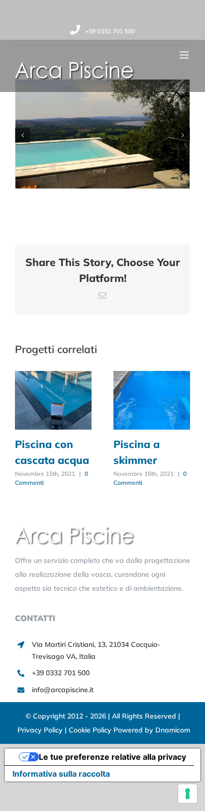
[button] (22, 135)
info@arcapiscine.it (63, 689)
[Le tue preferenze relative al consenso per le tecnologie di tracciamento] (187, 793)
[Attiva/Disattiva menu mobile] (185, 55)
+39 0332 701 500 (110, 31)
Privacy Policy (41, 729)
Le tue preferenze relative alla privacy (112, 757)
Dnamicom (172, 729)
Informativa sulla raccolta (61, 774)
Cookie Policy (91, 729)
